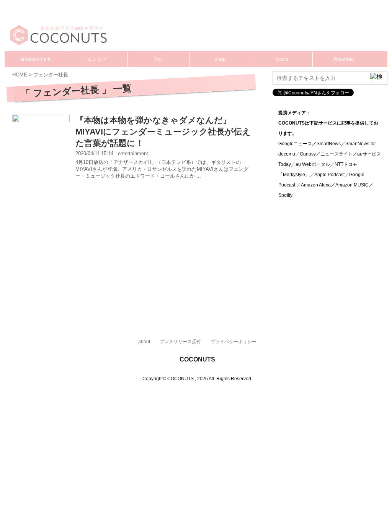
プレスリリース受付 (180, 341)
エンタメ (97, 59)
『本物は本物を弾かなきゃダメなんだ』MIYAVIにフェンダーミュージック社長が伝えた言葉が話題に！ (163, 131)
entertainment (35, 59)
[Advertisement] (248, 28)
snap (220, 59)
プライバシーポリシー (233, 341)
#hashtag (343, 59)
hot (158, 59)
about (144, 341)
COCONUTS (197, 359)
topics (282, 59)
